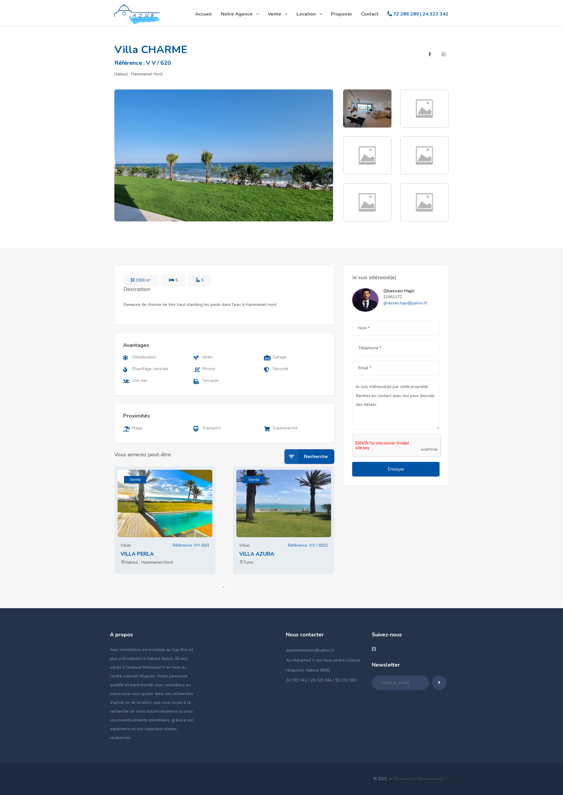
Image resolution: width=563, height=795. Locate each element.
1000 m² (142, 280)
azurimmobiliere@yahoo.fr (310, 650)
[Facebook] (429, 54)
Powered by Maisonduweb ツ (421, 779)
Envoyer (396, 469)
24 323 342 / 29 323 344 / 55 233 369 (321, 680)
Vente (135, 479)
